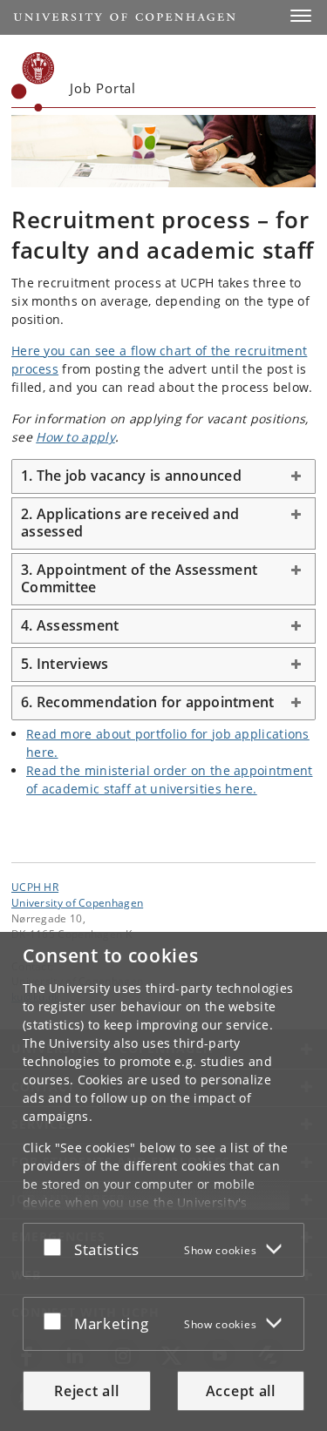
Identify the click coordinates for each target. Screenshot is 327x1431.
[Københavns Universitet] (33, 81)
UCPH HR (34, 887)
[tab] (163, 476)
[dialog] (163, 1181)
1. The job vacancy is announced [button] (131, 475)
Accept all (241, 1391)
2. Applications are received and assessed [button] (130, 522)
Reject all (86, 1391)
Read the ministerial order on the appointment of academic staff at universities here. (169, 779)
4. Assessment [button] (70, 625)
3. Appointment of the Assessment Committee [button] (139, 578)
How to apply (75, 437)
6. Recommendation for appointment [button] (147, 702)
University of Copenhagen (77, 902)
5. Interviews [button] (64, 663)
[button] (300, 15)
